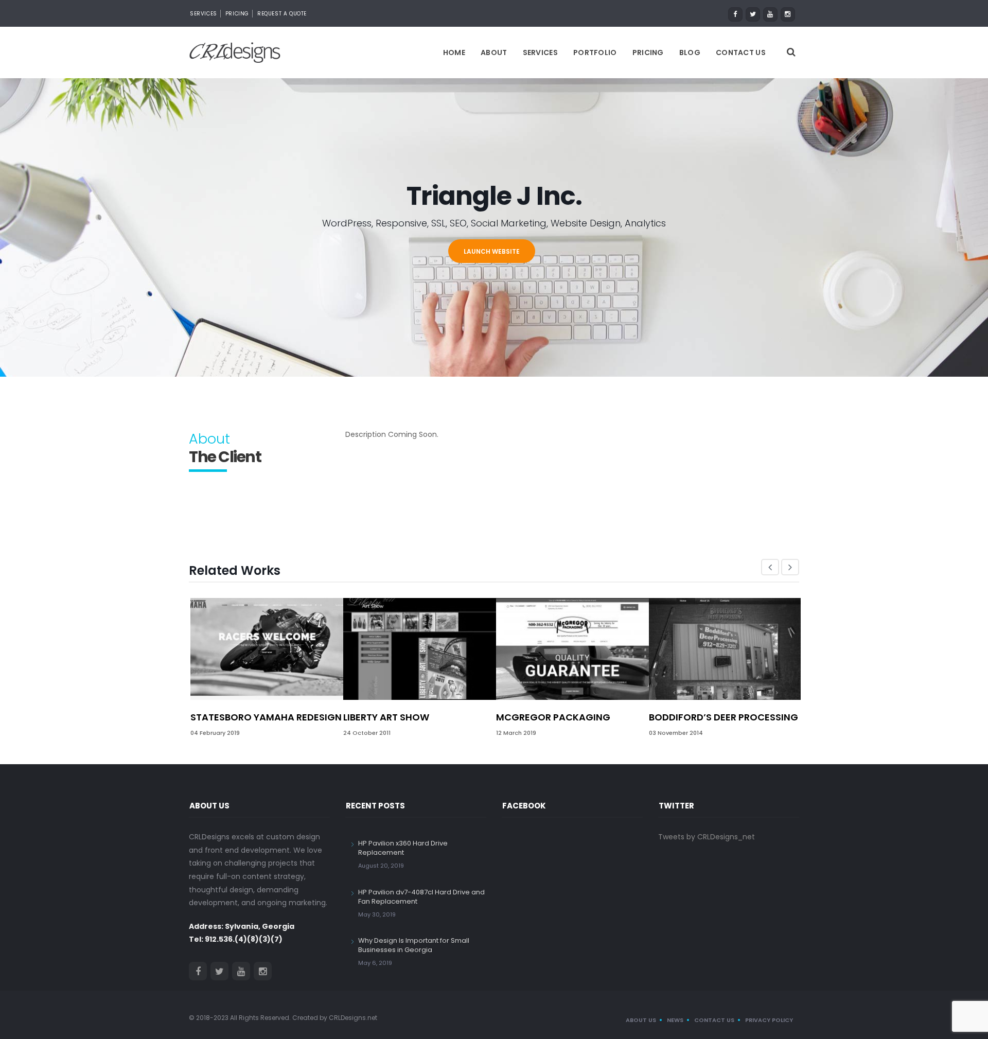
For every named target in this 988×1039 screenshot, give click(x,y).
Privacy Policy (769, 1020)
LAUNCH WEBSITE (492, 251)
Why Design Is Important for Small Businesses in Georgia (413, 945)
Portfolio (595, 52)
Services (203, 13)
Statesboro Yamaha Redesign (266, 717)
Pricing (237, 13)
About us (641, 1020)
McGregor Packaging (553, 717)
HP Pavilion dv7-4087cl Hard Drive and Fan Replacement (421, 896)
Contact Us (741, 52)
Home (454, 52)
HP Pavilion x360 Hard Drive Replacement (403, 847)
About (494, 52)
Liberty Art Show (386, 717)
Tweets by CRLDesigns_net (706, 837)
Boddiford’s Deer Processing (723, 717)
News (675, 1020)
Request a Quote (282, 13)
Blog (689, 52)
